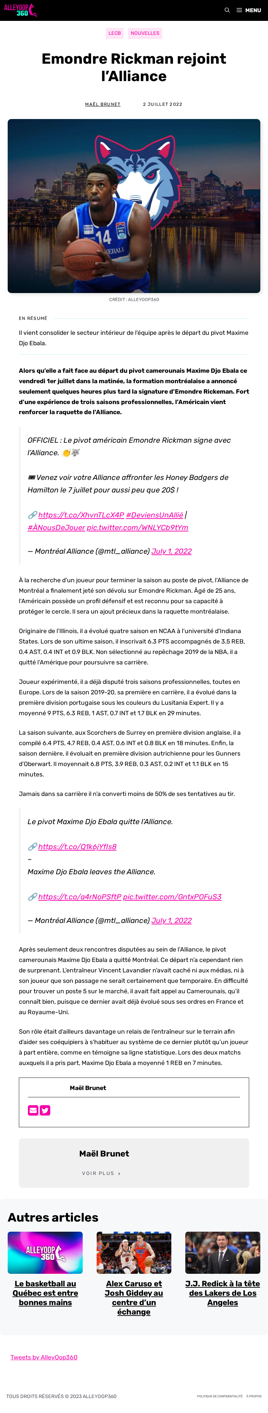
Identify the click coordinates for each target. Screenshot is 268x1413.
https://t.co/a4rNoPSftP (79, 896)
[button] (227, 10)
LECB (115, 33)
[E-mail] (34, 1112)
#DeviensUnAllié (154, 515)
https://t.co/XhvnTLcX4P (81, 515)
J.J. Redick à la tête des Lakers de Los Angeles (222, 1293)
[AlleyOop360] (20, 10)
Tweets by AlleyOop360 (43, 1357)
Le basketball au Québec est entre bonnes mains (45, 1293)
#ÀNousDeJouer (56, 527)
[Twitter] (45, 1112)
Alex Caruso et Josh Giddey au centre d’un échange (134, 1298)
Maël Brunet (102, 104)
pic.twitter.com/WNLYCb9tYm (137, 527)
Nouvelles (145, 33)
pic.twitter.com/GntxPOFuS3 (172, 896)
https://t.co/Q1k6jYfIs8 (77, 846)
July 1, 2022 (171, 551)
